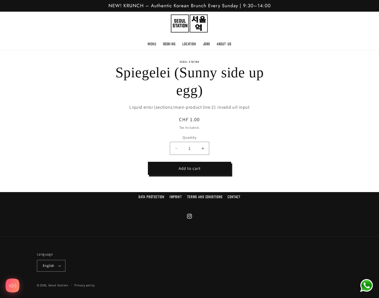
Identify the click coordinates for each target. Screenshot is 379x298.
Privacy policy (84, 285)
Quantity (189, 137)
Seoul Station (58, 285)
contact (234, 197)
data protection (151, 197)
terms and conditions (205, 197)
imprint (176, 197)
